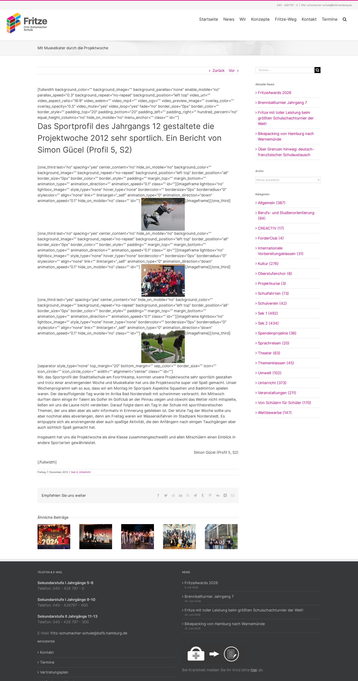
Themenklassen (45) (276, 363)
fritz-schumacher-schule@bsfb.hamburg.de (326, 5)
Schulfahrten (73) (273, 293)
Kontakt (47, 652)
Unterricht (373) (272, 383)
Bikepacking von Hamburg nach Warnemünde (225, 624)
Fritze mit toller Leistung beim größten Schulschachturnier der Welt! (286, 118)
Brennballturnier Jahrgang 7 (282, 102)
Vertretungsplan (54, 672)
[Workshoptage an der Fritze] (179, 536)
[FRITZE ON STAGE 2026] (95, 536)
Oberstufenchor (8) (275, 273)
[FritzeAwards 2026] (53, 536)
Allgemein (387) (271, 203)
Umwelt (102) (270, 373)
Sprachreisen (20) (273, 343)
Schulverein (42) (272, 303)
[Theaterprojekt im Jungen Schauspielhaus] (137, 536)
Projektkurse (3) (272, 283)
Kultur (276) (268, 263)
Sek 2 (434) (268, 323)
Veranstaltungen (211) (277, 393)
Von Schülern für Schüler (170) (284, 403)
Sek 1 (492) (268, 313)
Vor (232, 70)
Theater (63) (269, 353)
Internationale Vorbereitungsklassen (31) (281, 251)
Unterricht (85, 472)
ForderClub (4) (271, 238)
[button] (345, 18)
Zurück (219, 70)
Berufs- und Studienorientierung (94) (286, 215)
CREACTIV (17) (271, 228)
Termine (47, 662)
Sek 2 (74, 472)
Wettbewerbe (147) (275, 412)
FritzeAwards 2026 (274, 92)
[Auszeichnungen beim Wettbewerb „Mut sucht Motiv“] (221, 536)
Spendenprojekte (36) (277, 333)
